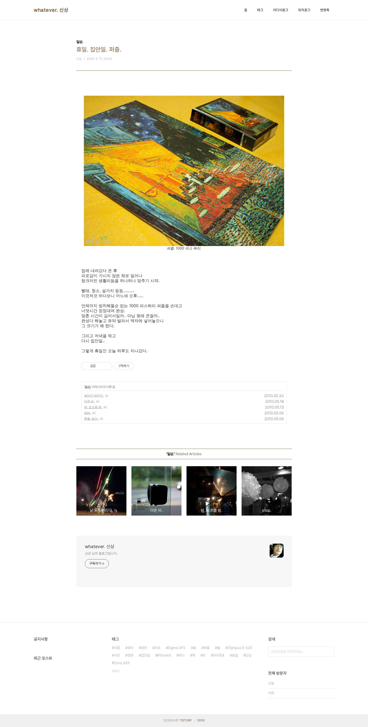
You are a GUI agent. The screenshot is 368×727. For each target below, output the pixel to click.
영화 (130, 655)
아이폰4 (218, 655)
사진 (117, 655)
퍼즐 (207, 648)
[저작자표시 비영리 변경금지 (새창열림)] (140, 366)
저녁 (157, 648)
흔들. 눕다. (91, 418)
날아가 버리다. (94, 395)
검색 (329, 651)
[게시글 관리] (106, 366)
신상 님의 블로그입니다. (101, 553)
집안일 (145, 655)
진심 (248, 655)
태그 (260, 10)
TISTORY (185, 720)
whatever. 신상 (51, 10)
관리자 (201, 720)
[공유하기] (100, 366)
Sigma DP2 (177, 648)
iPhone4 (164, 655)
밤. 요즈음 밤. (93, 407)
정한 (144, 648)
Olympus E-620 (240, 648)
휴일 (235, 655)
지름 (117, 648)
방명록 (324, 10)
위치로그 (304, 10)
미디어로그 (280, 10)
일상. (88, 387)
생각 (130, 648)
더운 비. (89, 401)
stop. (87, 413)
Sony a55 (122, 663)
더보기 (115, 671)
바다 (181, 655)
